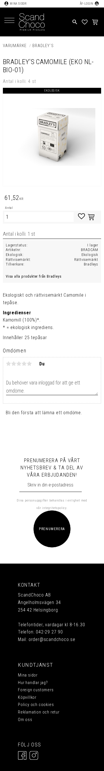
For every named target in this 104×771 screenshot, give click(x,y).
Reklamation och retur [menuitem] (39, 712)
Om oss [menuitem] (25, 719)
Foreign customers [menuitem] (36, 690)
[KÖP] (91, 217)
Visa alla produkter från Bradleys (33, 276)
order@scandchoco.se (52, 639)
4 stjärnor (24, 363)
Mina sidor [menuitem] (28, 675)
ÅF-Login (86, 3)
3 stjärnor (19, 363)
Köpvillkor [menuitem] (27, 697)
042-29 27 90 (49, 632)
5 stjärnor (29, 363)
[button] (9, 21)
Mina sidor (18, 3)
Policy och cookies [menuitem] (36, 704)
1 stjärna (8, 363)
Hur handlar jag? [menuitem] (33, 682)
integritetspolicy (54, 508)
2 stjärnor (13, 363)
